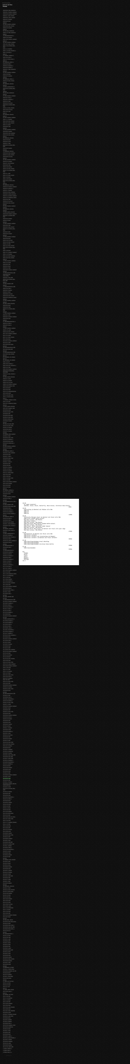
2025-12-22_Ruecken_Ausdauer (10, 39)
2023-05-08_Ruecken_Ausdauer (10, 213)
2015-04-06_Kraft (6, 793)
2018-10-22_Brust (6, 485)
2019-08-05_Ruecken (7, 420)
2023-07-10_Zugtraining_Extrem (9, 197)
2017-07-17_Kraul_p (7, 608)
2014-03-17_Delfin (7, 879)
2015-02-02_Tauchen (7, 802)
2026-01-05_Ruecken (7, 37)
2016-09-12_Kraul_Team (8, 688)
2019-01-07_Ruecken (7, 470)
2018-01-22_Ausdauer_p (8, 559)
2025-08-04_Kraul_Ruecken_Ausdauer (9, 71)
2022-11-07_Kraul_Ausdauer (9, 255)
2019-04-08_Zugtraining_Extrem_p (8, 450)
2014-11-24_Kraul (7, 820)
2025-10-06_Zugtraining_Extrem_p (8, 61)
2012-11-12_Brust (6, 999)
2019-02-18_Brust (6, 459)
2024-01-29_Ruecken (7, 166)
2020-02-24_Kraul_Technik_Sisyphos (9, 376)
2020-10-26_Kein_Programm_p (9, 365)
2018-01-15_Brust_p (7, 561)
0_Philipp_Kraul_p (7, 1050)
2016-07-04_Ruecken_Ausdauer (10, 706)
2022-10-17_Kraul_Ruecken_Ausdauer (9, 260)
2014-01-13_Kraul (7, 895)
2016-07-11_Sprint (7, 704)
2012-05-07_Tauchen (7, 1039)
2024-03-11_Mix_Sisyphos (8, 163)
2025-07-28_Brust (6, 74)
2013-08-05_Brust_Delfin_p (8, 928)
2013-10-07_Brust (6, 916)
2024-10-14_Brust (6, 124)
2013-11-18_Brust (6, 909)
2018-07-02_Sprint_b (7, 518)
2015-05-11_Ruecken (7, 781)
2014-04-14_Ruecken (7, 872)
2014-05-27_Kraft (6, 861)
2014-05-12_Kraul (7, 865)
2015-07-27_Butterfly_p (8, 763)
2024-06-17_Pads (6, 143)
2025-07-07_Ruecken (7, 75)
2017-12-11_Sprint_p (7, 568)
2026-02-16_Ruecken (7, 27)
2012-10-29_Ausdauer (7, 1003)
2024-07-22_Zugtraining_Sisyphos (8, 137)
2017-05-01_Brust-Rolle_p (8, 629)
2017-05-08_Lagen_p (7, 627)
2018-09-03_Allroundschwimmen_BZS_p (9, 500)
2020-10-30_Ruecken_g (8, 363)
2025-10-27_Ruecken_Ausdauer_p (8, 54)
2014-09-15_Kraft (6, 836)
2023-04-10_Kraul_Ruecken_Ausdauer (9, 222)
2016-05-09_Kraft (6, 720)
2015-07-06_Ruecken (7, 767)
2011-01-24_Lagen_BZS (8, 1046)
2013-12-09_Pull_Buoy (8, 904)
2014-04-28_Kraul (7, 868)
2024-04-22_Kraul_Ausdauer (9, 152)
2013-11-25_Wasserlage (8, 907)
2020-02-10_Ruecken (7, 380)
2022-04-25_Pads (6, 307)
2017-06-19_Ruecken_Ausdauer (10, 615)
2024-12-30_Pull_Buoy (8, 109)
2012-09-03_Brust (6, 1017)
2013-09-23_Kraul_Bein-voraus (9, 921)
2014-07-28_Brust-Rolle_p (8, 849)
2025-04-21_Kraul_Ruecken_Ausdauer (9, 95)
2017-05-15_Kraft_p (7, 626)
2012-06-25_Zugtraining (8, 1026)
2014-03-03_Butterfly (7, 883)
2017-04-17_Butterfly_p (8, 633)
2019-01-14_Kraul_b (7, 468)
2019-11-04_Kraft (6, 401)
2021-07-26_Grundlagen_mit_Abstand (9, 356)
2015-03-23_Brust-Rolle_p (8, 797)
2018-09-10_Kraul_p (7, 498)
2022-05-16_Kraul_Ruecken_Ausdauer (9, 299)
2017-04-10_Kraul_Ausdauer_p (9, 635)
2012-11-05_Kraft (6, 1001)
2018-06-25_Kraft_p (7, 520)
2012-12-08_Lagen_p (7, 991)
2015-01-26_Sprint (7, 804)
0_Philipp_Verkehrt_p (7, 1048)
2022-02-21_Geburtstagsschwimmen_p (9, 320)
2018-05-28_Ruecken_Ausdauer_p (8, 528)
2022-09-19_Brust (6, 266)
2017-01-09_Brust (6, 656)
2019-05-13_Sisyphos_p (8, 439)
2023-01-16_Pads (6, 243)
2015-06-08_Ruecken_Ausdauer (10, 774)
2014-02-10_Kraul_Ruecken (9, 889)
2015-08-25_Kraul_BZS (8, 756)
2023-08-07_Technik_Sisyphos (9, 193)
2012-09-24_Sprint (7, 1012)
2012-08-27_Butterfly (7, 1019)
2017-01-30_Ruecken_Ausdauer (10, 651)
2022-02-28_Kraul (7, 318)
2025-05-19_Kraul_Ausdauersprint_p (9, 86)
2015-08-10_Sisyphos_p (8, 760)
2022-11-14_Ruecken (7, 254)
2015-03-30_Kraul (7, 795)
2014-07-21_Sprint (7, 851)
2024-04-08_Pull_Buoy (8, 156)
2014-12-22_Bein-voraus (8, 813)
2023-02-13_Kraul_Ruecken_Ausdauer (9, 236)
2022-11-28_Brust (6, 250)
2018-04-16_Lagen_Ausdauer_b (10, 540)
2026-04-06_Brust (6, 21)
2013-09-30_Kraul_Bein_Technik (8, 919)
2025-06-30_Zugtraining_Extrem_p (8, 78)
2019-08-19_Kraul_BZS (8, 417)
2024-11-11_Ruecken (7, 119)
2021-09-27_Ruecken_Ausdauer (10, 340)
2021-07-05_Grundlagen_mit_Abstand (9, 359)
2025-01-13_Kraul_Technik (8, 107)
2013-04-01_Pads (6, 962)
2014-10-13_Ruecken (7, 829)
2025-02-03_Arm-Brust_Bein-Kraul (9, 105)
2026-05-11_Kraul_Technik (8, 15)
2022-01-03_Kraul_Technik (8, 331)
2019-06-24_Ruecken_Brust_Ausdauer (9, 433)
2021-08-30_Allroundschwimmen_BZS (9, 346)
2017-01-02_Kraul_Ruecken (9, 658)
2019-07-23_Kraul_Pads (8, 425)
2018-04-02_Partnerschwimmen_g (8, 544)
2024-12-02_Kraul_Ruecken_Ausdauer (9, 116)
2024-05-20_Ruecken (7, 148)
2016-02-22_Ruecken (7, 738)
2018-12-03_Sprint (7, 474)
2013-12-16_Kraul (7, 902)
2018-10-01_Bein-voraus (8, 491)
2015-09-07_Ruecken (7, 753)
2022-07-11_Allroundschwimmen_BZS (9, 286)
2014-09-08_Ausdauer (7, 838)
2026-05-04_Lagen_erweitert (9, 17)
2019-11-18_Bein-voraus (8, 396)
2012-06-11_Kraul (7, 1030)
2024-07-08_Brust (6, 139)
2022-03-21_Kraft (6, 314)
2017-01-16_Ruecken (7, 654)
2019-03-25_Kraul (7, 454)
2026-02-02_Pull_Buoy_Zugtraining (8, 30)
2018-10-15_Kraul (7, 487)
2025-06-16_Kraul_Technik (8, 80)
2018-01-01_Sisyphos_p (8, 564)
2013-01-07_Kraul (7, 984)
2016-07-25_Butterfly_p (8, 700)
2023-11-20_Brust (6, 177)
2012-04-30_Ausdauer (7, 1041)
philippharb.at (9, 1055)
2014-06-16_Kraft (6, 856)
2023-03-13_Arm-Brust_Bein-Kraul (9, 229)
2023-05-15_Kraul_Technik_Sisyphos (9, 211)
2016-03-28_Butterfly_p (8, 731)
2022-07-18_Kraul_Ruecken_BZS (8, 283)
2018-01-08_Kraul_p (7, 562)
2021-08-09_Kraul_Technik (8, 354)
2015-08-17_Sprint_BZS (8, 758)
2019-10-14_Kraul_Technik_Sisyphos (9, 405)
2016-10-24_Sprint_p (7, 676)
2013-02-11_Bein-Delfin (8, 976)
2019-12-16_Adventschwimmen (9, 391)
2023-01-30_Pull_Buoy (8, 240)
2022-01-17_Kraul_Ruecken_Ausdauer (9, 327)
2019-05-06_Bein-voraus (8, 441)
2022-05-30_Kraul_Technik (8, 295)
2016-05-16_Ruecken (7, 718)
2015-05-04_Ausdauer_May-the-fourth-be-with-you (9, 784)
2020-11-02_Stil (6, 361)
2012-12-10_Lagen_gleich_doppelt (8, 989)
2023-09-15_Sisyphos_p (8, 188)
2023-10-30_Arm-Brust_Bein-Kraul (9, 181)
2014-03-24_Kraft (6, 877)
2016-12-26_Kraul (7, 660)
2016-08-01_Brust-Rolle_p (8, 698)
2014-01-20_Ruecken (7, 893)
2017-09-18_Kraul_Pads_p (8, 589)
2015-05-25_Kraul (7, 778)
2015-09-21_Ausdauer (7, 749)
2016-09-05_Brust (6, 690)
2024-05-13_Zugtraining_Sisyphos (8, 150)
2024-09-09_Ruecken (7, 131)
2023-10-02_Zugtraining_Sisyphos (8, 184)
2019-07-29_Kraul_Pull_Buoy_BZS (8, 423)
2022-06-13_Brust (6, 292)
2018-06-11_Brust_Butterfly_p (9, 523)
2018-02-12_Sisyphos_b (8, 555)
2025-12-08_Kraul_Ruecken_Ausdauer (9, 41)
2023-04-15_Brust (6, 220)
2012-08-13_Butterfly (7, 1021)
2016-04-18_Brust (6, 725)
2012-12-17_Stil (6, 986)
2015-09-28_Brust (6, 747)
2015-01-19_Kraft (6, 806)
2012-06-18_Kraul (7, 1028)
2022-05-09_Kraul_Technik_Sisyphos (9, 302)
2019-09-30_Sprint (7, 409)
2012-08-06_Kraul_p (7, 1023)
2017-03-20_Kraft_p (7, 640)
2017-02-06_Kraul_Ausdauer (9, 649)
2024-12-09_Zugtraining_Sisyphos (8, 113)
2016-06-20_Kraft (6, 709)
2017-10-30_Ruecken (7, 579)
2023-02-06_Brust (6, 238)
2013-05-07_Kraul (7, 953)
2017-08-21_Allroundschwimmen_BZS (9, 599)
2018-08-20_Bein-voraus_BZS (9, 506)
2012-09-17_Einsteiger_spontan (9, 1014)
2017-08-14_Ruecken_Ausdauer (10, 601)
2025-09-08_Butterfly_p (8, 67)
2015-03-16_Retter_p (7, 798)
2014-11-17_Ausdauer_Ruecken (10, 822)
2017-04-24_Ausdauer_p (8, 631)
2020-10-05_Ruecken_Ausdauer (10, 369)
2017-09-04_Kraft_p (7, 593)
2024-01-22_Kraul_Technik (8, 168)
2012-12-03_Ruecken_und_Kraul (8, 993)
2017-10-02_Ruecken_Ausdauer (10, 586)
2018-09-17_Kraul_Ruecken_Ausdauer (9, 496)
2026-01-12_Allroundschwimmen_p (8, 35)
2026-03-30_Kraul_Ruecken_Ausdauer (9, 23)
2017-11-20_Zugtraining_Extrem (9, 573)
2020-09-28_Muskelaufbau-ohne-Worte (8, 371)
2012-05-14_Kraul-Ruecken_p (9, 1037)
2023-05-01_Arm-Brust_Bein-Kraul (9, 216)
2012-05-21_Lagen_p (7, 1035)
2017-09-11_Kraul (7, 591)
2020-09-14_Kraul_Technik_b (9, 373)
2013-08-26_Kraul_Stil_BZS (9, 927)
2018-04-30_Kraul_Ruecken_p (9, 536)
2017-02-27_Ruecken (7, 644)
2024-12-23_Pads (6, 111)
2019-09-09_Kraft (6, 413)
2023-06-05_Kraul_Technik (8, 202)
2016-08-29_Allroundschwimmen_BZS (9, 692)
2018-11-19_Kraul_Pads (8, 478)
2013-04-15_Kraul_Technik (8, 958)
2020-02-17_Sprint (7, 378)
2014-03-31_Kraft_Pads (8, 875)
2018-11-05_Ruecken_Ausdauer (10, 481)
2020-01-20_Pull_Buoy (8, 382)
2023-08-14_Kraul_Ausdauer (9, 192)
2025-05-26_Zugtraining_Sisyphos (8, 83)
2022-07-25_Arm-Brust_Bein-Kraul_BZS (9, 280)
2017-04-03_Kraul (7, 636)
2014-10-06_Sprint (7, 831)
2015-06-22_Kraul (7, 771)
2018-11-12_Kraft (6, 479)
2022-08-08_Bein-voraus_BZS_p (7, 275)
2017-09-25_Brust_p (7, 588)
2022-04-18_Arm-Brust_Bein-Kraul (9, 309)
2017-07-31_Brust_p (7, 605)
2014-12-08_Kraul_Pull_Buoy (9, 816)
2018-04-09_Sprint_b (7, 542)
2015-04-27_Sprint (7, 786)
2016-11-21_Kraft (6, 669)
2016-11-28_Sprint (7, 667)
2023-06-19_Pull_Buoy (8, 201)
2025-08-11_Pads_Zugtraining (9, 69)
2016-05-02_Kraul (7, 722)
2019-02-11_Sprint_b (7, 461)
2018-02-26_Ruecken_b (8, 552)
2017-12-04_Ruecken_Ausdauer (10, 570)
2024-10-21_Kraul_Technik (8, 122)
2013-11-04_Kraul (7, 911)
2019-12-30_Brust (6, 387)
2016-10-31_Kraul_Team (8, 674)
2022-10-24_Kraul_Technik (8, 257)
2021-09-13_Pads (6, 342)
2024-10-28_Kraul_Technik (8, 121)
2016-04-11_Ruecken (7, 727)
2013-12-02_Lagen (7, 905)
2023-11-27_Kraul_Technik (8, 175)
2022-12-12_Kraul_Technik (8, 245)
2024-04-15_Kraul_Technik (8, 154)
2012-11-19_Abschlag (7, 998)
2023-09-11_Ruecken (7, 190)
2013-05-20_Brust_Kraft (8, 949)
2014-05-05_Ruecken (7, 866)
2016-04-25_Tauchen (7, 724)
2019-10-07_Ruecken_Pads (9, 408)
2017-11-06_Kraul (7, 577)
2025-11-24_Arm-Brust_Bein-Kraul (9, 46)
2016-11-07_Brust (6, 673)
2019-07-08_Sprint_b (7, 429)
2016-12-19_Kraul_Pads (8, 662)
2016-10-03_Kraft (6, 683)
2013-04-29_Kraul (7, 955)
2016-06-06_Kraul (7, 713)
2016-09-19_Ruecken (7, 686)
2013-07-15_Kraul (7, 935)
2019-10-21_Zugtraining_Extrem (9, 403)
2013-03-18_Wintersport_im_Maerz (8, 966)
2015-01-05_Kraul (7, 809)
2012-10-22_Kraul (7, 1005)
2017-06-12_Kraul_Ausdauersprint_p (9, 618)
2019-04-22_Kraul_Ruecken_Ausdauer (9, 445)
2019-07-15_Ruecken (7, 427)
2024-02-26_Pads (6, 165)
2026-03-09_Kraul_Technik (8, 25)
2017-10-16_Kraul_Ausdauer (9, 582)
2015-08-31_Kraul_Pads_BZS (9, 754)
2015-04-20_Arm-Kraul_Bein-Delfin (9, 789)
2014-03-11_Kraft (6, 881)
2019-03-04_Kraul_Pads (8, 458)
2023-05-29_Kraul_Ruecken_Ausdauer (9, 205)
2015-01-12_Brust (6, 807)
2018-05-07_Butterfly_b (8, 535)
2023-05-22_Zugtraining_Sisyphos (8, 208)
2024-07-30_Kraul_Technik (8, 134)
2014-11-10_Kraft (6, 824)
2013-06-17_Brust (6, 942)
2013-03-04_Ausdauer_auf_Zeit (9, 970)
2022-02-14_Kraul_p (7, 323)
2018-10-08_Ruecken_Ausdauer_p (8, 489)
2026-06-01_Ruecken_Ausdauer (10, 12)
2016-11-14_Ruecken (7, 671)
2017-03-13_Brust (6, 642)
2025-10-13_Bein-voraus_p (8, 59)
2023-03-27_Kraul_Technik (8, 227)
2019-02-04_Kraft (6, 463)
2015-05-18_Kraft (6, 780)
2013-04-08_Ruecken (7, 960)
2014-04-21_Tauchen (7, 870)
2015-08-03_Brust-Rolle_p (8, 762)
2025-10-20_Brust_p (7, 57)
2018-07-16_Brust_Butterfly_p (9, 513)
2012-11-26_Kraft (6, 996)
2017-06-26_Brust (6, 614)
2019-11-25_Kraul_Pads (8, 394)
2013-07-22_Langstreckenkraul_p (8, 933)
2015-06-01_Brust (6, 776)
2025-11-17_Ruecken (7, 48)
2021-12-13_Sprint (7, 335)
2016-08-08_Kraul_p (7, 697)
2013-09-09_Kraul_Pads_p (8, 925)
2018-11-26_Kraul (7, 476)
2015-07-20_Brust (6, 765)
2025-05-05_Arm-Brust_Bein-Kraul (9, 89)
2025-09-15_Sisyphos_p (8, 65)
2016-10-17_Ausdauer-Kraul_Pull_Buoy (8, 679)
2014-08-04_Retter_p (7, 847)
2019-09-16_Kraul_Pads (8, 411)
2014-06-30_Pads (6, 852)
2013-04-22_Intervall (7, 957)
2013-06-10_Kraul (7, 944)
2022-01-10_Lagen (7, 329)
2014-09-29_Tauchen (7, 833)
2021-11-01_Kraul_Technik (8, 337)
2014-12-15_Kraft (6, 815)
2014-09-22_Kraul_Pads (8, 834)
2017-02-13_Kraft (6, 647)
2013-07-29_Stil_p (7, 930)
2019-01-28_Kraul (7, 465)
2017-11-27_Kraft (6, 571)
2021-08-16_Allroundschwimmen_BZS (9, 351)
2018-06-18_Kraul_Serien (8, 521)
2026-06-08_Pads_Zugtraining (9, 10)
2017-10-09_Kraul (7, 584)
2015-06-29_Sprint (7, 769)
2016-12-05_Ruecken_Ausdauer (10, 665)
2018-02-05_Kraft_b (7, 557)
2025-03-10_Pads (6, 101)
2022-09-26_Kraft (6, 264)
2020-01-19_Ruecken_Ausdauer (10, 384)
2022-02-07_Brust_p (7, 325)
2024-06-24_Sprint (7, 141)
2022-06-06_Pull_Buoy (8, 293)
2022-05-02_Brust (6, 305)
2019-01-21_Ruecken (7, 467)
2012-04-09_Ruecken (7, 1044)
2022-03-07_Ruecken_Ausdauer (10, 316)
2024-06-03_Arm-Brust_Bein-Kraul (9, 145)
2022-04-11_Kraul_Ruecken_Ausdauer (9, 312)
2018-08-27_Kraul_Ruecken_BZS (8, 503)
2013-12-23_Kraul (7, 900)
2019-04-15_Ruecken (7, 447)
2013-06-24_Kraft (6, 940)
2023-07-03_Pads (6, 199)
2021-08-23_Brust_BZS (8, 349)
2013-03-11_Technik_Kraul (8, 969)
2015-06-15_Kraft (6, 772)
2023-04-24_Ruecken (7, 218)
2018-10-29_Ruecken (7, 483)
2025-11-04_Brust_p (7, 52)
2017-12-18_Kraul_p (7, 566)
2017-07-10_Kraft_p (7, 610)
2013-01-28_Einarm (7, 978)
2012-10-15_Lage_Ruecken (9, 1007)
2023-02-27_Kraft (6, 231)
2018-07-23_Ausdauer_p (8, 511)
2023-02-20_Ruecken (7, 233)
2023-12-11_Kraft (6, 173)
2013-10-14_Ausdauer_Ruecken (10, 914)
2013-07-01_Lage (6, 939)
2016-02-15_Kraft (6, 740)
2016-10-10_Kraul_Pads (8, 681)
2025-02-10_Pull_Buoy (8, 103)
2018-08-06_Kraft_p (7, 508)
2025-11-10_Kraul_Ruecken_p (9, 50)
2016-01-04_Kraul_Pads (8, 742)
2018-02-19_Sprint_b (7, 553)
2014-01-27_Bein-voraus (8, 891)
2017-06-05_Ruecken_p (8, 620)
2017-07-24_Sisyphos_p (8, 606)
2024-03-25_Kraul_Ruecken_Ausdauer (9, 159)
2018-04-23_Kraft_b (7, 538)
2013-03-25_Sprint (7, 964)
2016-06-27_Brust (6, 707)
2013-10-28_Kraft (6, 913)
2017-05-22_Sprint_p (7, 624)
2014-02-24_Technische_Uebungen (8, 885)
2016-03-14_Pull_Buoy (8, 735)
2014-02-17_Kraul (7, 887)
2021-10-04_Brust (6, 338)
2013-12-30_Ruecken (7, 898)
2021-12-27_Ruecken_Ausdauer (10, 333)
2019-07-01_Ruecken (7, 431)
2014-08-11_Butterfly (7, 845)
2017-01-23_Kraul (7, 653)
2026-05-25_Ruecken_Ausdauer (10, 13)
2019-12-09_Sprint (7, 393)
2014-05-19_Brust (6, 863)
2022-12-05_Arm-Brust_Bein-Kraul (9, 248)
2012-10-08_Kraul (7, 1008)
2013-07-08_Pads (6, 937)
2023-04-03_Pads (6, 225)
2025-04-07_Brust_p (7, 97)
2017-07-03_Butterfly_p (8, 612)
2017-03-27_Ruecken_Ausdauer (10, 638)
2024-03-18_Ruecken (7, 161)
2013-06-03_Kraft (6, 946)
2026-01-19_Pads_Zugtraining (9, 32)
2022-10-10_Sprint (7, 262)
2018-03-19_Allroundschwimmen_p (8, 549)
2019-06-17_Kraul (7, 435)
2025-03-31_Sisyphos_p (8, 99)
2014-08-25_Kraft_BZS (7, 842)
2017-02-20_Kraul (7, 645)
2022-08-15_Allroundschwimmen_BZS (9, 272)
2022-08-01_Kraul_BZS (8, 277)
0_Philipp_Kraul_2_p (7, 1052)
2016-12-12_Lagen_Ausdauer (9, 663)
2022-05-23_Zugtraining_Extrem (9, 297)
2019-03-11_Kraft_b (7, 456)
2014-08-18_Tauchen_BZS (8, 843)
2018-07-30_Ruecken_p (8, 509)
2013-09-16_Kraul (7, 923)
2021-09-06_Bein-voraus (8, 344)
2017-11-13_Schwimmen (8, 575)
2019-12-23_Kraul (7, 389)
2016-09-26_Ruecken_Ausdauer (10, 685)
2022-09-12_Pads (6, 267)
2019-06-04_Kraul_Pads (8, 437)
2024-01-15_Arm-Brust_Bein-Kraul (9, 171)
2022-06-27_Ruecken (7, 290)
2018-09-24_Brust (6, 493)
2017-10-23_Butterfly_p (8, 580)
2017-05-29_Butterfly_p (8, 622)
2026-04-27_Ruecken (7, 19)
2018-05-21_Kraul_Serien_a (9, 530)
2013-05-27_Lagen (7, 948)
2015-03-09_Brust (6, 800)
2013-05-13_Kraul (7, 951)
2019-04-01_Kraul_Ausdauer (9, 452)
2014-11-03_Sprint (7, 825)
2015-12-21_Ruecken (7, 745)
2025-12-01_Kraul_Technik (8, 44)
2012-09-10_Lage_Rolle (8, 1016)
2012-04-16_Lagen (7, 1043)
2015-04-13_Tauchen (7, 791)
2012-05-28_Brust (6, 1034)
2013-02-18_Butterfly (7, 974)
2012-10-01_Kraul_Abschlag (9, 1010)
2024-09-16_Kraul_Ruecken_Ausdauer (9, 128)
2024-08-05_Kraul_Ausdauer (9, 133)
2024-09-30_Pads (6, 126)
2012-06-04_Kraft (6, 1032)
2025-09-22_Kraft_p (7, 63)
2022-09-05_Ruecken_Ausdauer (10, 269)
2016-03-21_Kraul (7, 733)
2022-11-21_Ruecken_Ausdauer (10, 252)
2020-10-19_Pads (6, 367)
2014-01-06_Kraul (7, 896)
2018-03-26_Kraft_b (7, 547)
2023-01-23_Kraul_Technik (8, 242)
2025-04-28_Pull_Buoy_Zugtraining (8, 92)
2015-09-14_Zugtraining (8, 751)
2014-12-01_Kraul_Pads (8, 818)
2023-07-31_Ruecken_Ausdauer (10, 195)
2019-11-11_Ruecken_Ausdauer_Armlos (9, 399)
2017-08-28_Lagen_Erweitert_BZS (8, 596)
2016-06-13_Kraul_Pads (8, 711)
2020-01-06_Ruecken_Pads (9, 385)
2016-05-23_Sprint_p (7, 716)
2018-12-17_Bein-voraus (8, 472)
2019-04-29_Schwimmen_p (8, 443)
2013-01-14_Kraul (7, 982)
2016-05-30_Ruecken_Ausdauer (10, 715)
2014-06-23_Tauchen (7, 854)
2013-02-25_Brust (6, 972)
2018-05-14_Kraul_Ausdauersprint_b (9, 532)
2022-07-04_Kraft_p (7, 288)
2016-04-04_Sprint (7, 729)
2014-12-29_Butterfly (7, 811)
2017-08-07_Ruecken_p (8, 603)
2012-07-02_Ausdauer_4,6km (9, 1025)
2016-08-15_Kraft (6, 695)
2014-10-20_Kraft (6, 827)
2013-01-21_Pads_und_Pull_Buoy (8, 980)
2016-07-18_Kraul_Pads (8, 702)
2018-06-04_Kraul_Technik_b (9, 525)
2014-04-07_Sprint (7, 874)
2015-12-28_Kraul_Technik (8, 744)
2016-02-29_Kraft (6, 736)
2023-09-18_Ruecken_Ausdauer (10, 186)
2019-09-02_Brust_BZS (8, 415)
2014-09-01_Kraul (7, 840)
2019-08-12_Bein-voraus (8, 419)
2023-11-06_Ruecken (7, 178)
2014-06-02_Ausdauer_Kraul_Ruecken (9, 859)
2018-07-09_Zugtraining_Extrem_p (8, 515)
